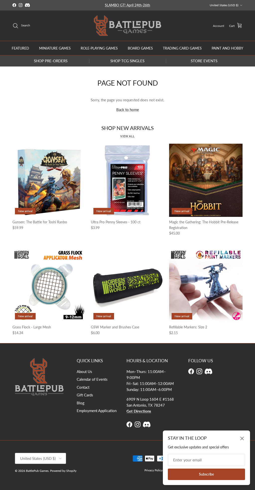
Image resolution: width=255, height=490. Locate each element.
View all (127, 136)
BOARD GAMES (140, 48)
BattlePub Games (37, 471)
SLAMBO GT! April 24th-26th (127, 5)
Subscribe (206, 474)
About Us (84, 371)
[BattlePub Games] (127, 25)
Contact (83, 387)
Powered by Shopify (63, 471)
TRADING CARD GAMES (182, 48)
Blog (80, 403)
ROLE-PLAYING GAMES (99, 48)
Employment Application (97, 410)
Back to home (127, 109)
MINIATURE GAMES (55, 48)
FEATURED (20, 48)
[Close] (242, 438)
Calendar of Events (92, 379)
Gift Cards (85, 395)
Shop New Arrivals (127, 128)
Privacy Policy (153, 470)
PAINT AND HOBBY (227, 48)
